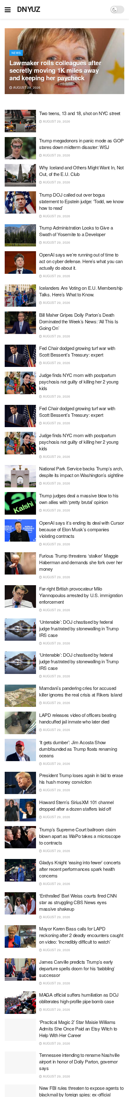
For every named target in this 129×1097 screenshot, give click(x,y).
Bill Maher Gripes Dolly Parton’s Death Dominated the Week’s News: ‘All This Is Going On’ (78, 321)
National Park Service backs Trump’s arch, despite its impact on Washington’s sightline (81, 471)
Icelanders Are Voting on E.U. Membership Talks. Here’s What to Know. (80, 291)
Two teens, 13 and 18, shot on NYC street (79, 113)
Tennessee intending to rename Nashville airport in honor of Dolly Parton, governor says (79, 1061)
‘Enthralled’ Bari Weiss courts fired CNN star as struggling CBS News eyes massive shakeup (78, 902)
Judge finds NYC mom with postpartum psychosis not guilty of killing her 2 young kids (78, 381)
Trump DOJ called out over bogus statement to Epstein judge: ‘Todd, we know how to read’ (81, 201)
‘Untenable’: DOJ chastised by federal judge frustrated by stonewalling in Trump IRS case (79, 628)
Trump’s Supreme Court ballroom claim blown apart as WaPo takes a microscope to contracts (80, 836)
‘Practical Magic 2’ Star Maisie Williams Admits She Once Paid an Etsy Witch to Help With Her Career (78, 1028)
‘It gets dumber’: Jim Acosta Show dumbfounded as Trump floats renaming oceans (78, 749)
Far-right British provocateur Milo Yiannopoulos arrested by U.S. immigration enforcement (81, 595)
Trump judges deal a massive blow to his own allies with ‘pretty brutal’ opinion (78, 498)
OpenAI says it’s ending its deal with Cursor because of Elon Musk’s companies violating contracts (81, 529)
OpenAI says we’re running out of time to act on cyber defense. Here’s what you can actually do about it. (81, 261)
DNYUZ (28, 9)
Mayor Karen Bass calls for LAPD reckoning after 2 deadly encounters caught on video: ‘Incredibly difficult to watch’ (81, 935)
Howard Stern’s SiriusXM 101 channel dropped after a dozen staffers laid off (76, 805)
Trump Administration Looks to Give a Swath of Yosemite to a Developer (76, 230)
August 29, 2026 (26, 87)
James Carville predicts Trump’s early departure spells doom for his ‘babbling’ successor (77, 968)
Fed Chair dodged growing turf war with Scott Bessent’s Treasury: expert (77, 351)
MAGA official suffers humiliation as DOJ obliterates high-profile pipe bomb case (79, 997)
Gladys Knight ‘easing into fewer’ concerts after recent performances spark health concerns (80, 869)
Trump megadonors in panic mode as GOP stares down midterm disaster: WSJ (81, 143)
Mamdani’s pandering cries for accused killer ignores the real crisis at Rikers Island (80, 691)
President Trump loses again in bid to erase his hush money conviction (81, 778)
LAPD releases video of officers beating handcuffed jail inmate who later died (77, 718)
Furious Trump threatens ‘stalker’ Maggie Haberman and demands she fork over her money (80, 562)
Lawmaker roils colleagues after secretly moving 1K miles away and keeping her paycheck (55, 70)
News (16, 53)
